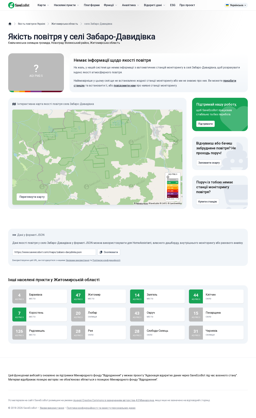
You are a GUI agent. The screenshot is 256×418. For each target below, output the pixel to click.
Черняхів (211, 330)
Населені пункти (65, 5)
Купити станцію (207, 201)
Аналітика (129, 5)
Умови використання (52, 408)
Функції (109, 5)
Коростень (36, 312)
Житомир (94, 294)
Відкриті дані (153, 5)
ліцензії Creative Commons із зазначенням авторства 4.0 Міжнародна (113, 400)
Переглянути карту (32, 196)
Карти (42, 5)
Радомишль (37, 330)
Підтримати (205, 123)
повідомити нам (125, 85)
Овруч (151, 312)
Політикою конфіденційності (106, 260)
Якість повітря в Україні (31, 23)
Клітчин (211, 294)
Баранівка (35, 294)
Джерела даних (142, 203)
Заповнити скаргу (209, 162)
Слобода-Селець (157, 330)
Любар (92, 312)
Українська (236, 5)
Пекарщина (213, 312)
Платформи (92, 5)
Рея (90, 330)
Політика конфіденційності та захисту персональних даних (101, 408)
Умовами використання (77, 260)
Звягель (152, 294)
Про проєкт (187, 5)
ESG (172, 5)
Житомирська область (64, 23)
